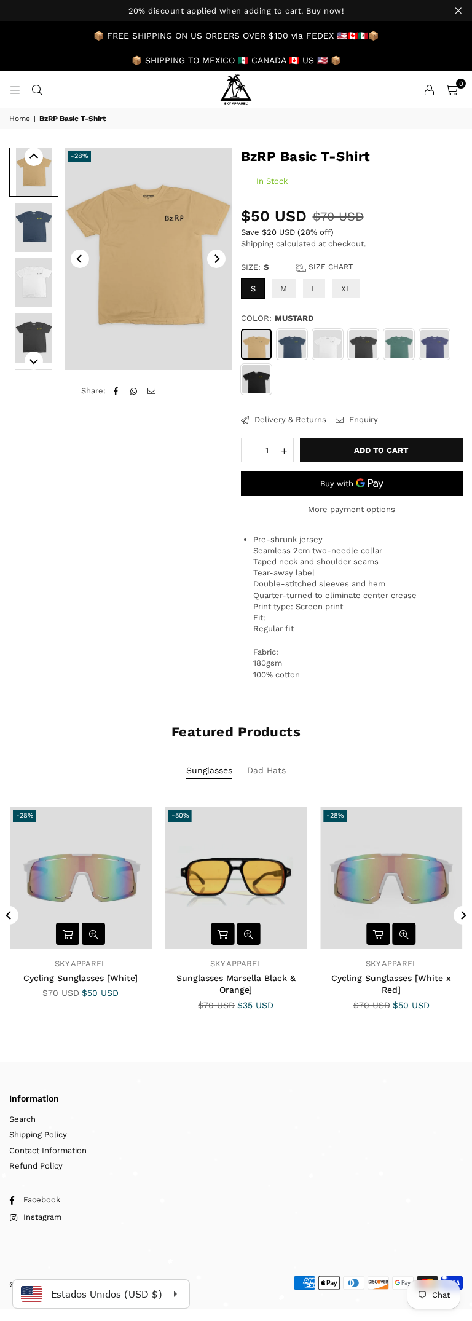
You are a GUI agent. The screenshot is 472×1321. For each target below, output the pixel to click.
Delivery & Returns (289, 419)
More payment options (351, 509)
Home (19, 118)
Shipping (257, 243)
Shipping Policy (38, 1134)
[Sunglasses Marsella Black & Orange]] (236, 878)
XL (346, 288)
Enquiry (362, 419)
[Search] (37, 89)
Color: (277, 318)
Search (22, 1119)
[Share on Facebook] (115, 390)
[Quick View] (93, 934)
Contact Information (48, 1150)
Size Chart (329, 266)
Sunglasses (209, 770)
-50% (180, 815)
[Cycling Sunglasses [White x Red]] (391, 878)
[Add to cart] (67, 934)
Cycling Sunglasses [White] (80, 978)
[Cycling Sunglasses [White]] (81, 878)
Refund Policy (36, 1165)
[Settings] (429, 90)
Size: (297, 267)
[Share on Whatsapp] (133, 390)
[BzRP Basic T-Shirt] (34, 172)
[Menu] (15, 89)
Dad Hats (266, 770)
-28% (79, 156)
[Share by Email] (151, 390)
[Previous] (80, 259)
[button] (451, 90)
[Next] (216, 259)
